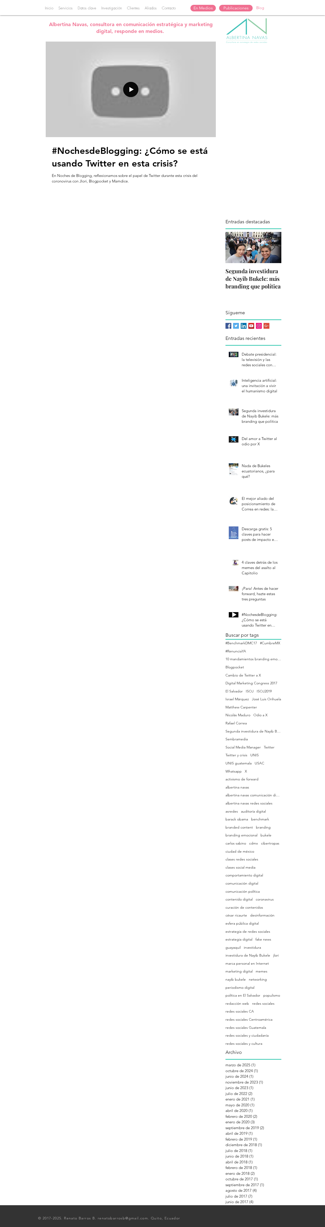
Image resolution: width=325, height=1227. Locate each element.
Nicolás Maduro (237, 715)
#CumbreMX (270, 643)
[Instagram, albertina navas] (259, 326)
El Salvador (234, 691)
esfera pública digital (242, 923)
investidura (252, 947)
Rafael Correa (236, 723)
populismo (271, 995)
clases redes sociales (241, 859)
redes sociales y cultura (243, 1043)
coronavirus (265, 899)
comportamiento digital (244, 875)
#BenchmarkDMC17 (241, 643)
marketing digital (239, 971)
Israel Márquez (237, 699)
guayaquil (233, 947)
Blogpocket (234, 667)
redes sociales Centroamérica (248, 1019)
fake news (263, 939)
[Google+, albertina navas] (266, 326)
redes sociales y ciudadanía (247, 1035)
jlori (276, 955)
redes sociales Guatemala (245, 1027)
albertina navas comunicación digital (253, 795)
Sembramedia (236, 739)
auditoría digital (253, 811)
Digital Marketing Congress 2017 (251, 683)
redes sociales (263, 1003)
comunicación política (242, 891)
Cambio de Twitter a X (243, 675)
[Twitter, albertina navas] (236, 326)
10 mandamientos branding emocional (253, 659)
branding (263, 827)
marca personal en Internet (247, 963)
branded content (239, 827)
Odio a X (260, 715)
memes (261, 971)
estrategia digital (238, 939)
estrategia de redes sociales (247, 931)
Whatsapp (233, 771)
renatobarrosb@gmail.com (123, 1218)
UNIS (254, 755)
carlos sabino (235, 843)
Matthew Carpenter (241, 707)
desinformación (262, 915)
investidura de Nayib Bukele (247, 955)
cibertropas (270, 843)
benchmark (260, 819)
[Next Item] (273, 247)
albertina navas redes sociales (248, 803)
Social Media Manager (243, 747)
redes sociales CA (239, 1011)
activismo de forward (241, 779)
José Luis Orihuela (266, 699)
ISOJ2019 (264, 691)
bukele (266, 835)
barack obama (236, 819)
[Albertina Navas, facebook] (228, 326)
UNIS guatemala (238, 763)
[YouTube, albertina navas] (251, 326)
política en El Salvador (242, 995)
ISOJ (250, 691)
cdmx (253, 843)
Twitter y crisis (236, 755)
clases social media (240, 867)
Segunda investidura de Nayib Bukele (253, 731)
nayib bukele (235, 979)
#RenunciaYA (235, 651)
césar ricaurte (236, 915)
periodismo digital (239, 987)
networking (258, 979)
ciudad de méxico (239, 851)
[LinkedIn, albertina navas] (244, 326)
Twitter (269, 747)
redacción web (237, 1003)
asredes (231, 811)
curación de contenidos (244, 907)
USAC (259, 763)
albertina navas (237, 787)
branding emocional (241, 835)
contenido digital (239, 899)
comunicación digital (241, 883)
